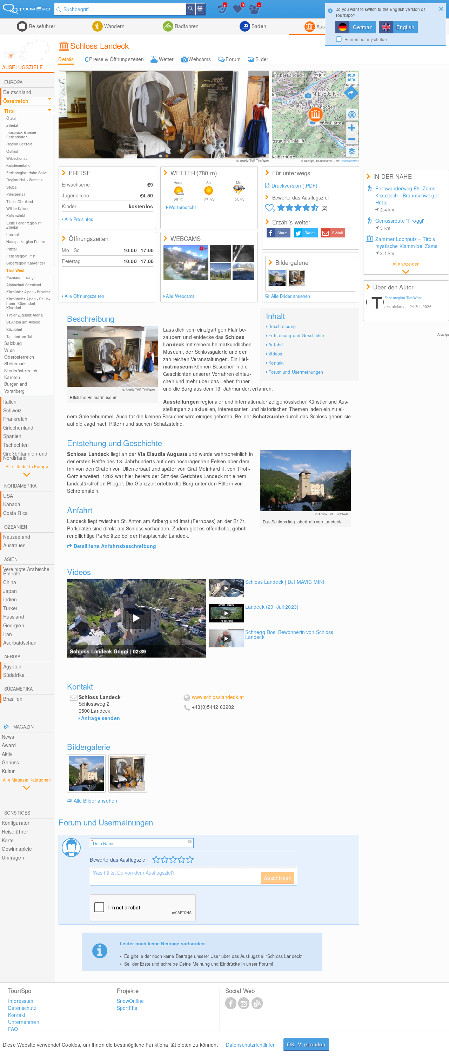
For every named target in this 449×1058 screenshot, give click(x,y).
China (9, 582)
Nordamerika (20, 486)
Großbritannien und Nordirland (25, 456)
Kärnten (12, 377)
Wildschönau (17, 158)
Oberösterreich (19, 357)
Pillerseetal (15, 194)
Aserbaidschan (20, 642)
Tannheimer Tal (19, 336)
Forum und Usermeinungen (295, 372)
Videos (275, 354)
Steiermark (15, 363)
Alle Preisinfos (79, 219)
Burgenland (15, 384)
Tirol (9, 111)
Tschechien (16, 444)
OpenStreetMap (350, 161)
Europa (13, 82)
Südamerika (18, 689)
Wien (9, 350)
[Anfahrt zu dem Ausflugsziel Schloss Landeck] (351, 92)
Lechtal (12, 234)
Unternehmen (23, 1021)
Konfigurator (16, 822)
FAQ (13, 1028)
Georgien (13, 625)
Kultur (8, 771)
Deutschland (17, 92)
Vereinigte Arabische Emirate (26, 571)
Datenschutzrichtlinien (251, 1044)
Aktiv (7, 753)
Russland (13, 616)
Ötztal (11, 118)
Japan (10, 590)
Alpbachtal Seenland (23, 284)
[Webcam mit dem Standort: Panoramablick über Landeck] (243, 271)
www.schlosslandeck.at (218, 697)
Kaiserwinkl (15, 215)
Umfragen (13, 857)
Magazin (23, 727)
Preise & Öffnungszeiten (116, 59)
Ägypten (12, 666)
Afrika (12, 656)
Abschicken (277, 877)
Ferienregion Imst (20, 256)
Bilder (261, 59)
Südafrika (14, 674)
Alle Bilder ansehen (290, 296)
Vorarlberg (14, 391)
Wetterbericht (182, 207)
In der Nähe (204, 9)
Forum (233, 59)
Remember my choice (365, 39)
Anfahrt (275, 344)
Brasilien (12, 698)
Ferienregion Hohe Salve (26, 172)
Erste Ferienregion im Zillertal (24, 225)
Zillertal (12, 125)
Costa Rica (15, 512)
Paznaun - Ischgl (20, 277)
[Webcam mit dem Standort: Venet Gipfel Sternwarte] (220, 253)
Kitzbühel (14, 329)
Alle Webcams (180, 296)
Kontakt (276, 363)
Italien (10, 401)
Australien (14, 545)
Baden (258, 26)
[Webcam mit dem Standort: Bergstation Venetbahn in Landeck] (243, 253)
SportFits (127, 1007)
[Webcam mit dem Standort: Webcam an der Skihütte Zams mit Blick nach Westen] (220, 271)
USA (8, 495)
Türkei (10, 608)
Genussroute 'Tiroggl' (399, 224)
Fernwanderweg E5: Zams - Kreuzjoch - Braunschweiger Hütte (407, 199)
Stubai (11, 187)
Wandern (114, 26)
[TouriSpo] (27, 10)
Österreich (15, 100)
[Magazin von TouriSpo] (257, 1002)
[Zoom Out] (352, 138)
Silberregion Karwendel (25, 263)
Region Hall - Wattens (24, 179)
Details (66, 59)
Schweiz (12, 410)
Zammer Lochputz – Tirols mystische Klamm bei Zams (406, 245)
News (8, 736)
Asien (11, 559)
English (405, 27)
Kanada (12, 504)
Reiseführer (41, 26)
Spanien (12, 435)
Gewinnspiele (17, 848)
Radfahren (186, 26)
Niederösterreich (20, 370)
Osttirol (12, 151)
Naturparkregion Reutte (25, 241)
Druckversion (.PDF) (295, 185)
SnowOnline (130, 1000)
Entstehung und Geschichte (296, 335)
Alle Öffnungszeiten (84, 296)
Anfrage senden (100, 717)
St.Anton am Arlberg (23, 322)
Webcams (199, 59)
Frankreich (15, 418)
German (363, 27)
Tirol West (15, 270)
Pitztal (11, 249)
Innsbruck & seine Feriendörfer (21, 134)
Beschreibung (282, 326)
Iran (7, 634)
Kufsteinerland (18, 165)
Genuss (10, 762)
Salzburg (13, 343)
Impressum (20, 1000)
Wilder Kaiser (17, 208)
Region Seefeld (19, 143)
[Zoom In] (352, 127)
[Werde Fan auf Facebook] (230, 1002)
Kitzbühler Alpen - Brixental (28, 291)
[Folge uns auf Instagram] (243, 1002)
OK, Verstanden (306, 1044)
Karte (8, 840)
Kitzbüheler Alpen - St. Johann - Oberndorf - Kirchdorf (28, 303)
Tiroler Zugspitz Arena (24, 315)
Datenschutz (22, 1007)
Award (9, 745)
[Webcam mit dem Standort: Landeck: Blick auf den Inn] (185, 262)
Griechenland (18, 427)
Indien (10, 599)
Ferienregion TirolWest (403, 297)
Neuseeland (16, 536)
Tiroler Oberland (19, 201)
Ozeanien (15, 527)
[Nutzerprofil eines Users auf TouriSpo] (375, 302)
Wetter (166, 59)
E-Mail (337, 232)
